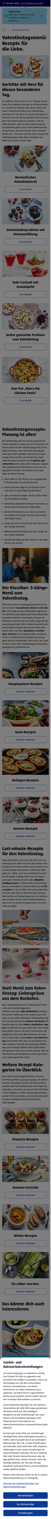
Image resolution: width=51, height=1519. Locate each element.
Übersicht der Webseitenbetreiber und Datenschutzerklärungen (21, 1485)
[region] (25, 1438)
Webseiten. (32, 1418)
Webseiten (18, 1373)
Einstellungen (25, 1513)
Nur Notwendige (25, 1504)
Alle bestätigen (25, 1495)
